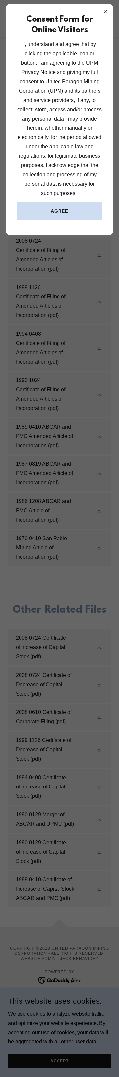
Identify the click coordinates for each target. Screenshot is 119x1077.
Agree (59, 211)
